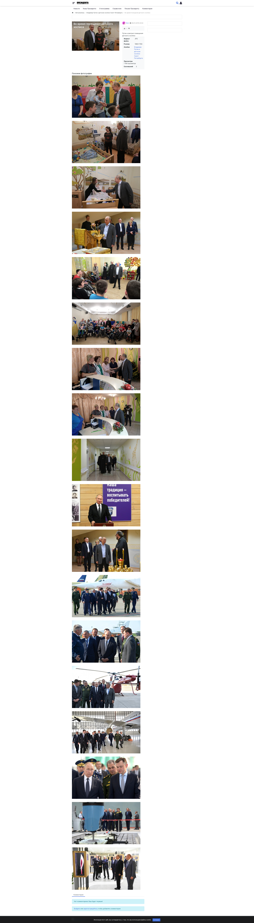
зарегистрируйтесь (91, 909)
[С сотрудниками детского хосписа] (108, 369)
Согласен (156, 920)
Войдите (77, 909)
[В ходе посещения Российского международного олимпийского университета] (108, 868)
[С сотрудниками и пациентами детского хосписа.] (108, 324)
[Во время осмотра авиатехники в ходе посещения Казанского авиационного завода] (108, 687)
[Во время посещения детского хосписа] (108, 97)
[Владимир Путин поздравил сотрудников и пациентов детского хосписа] (108, 278)
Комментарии (78, 895)
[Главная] (72, 13)
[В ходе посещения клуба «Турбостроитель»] (108, 505)
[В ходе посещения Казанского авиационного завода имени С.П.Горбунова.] (108, 778)
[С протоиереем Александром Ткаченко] (108, 460)
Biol (127, 23)
